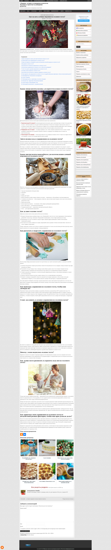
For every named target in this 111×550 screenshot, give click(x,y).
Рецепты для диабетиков (82, 167)
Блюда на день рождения (82, 55)
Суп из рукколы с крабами (82, 92)
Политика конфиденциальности (39, 0)
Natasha (44, 18)
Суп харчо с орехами (81, 136)
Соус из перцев (79, 149)
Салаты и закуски (46, 11)
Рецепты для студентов (82, 159)
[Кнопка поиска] (90, 11)
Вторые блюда (33, 11)
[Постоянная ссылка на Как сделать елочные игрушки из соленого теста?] (47, 34)
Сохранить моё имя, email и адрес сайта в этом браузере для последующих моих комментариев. (43, 528)
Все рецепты (27, 0)
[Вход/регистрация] (88, 11)
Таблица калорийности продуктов (52, 0)
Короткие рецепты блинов (82, 64)
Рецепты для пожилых (81, 154)
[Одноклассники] (21, 434)
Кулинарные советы (68, 11)
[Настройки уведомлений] (2, 547)
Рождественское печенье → (69, 498)
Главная (21, 0)
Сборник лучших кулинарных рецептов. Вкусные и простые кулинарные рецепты (34, 4)
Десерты (40, 11)
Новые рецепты (22, 11)
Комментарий (23, 508)
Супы (28, 11)
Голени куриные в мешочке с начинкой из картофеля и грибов (83, 108)
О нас (31, 0)
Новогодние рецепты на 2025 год (47, 15)
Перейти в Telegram (83, 20)
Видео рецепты (80, 66)
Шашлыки (78, 76)
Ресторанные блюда (81, 69)
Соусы (77, 71)
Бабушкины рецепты (81, 57)
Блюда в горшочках (81, 52)
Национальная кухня (54, 11)
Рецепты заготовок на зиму (83, 74)
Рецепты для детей (81, 157)
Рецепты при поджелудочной (83, 164)
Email (21, 526)
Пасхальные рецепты (82, 35)
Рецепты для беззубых (81, 162)
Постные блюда (81, 32)
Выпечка (62, 11)
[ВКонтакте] (24, 434)
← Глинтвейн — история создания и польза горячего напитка (32, 498)
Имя (21, 523)
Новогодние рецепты (82, 30)
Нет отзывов (49, 18)
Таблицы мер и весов (63, 0)
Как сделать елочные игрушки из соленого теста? (47, 17)
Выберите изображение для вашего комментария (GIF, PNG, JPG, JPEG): (37, 533)
